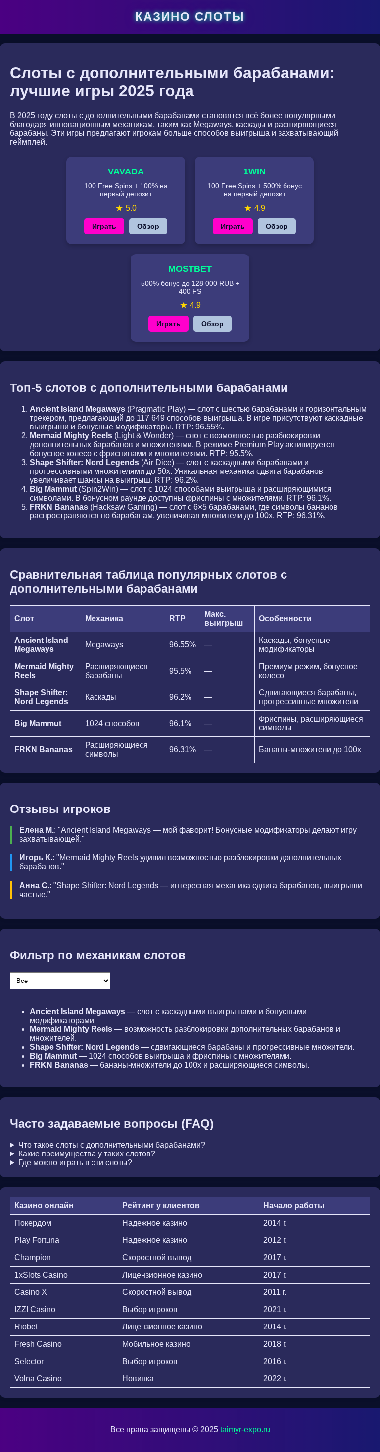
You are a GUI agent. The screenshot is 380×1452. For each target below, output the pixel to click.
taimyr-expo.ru (245, 1429)
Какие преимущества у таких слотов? (86, 1154)
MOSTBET (190, 269)
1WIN (254, 171)
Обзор (148, 226)
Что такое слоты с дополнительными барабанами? (111, 1145)
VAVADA (126, 171)
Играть (104, 226)
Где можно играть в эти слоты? (75, 1162)
